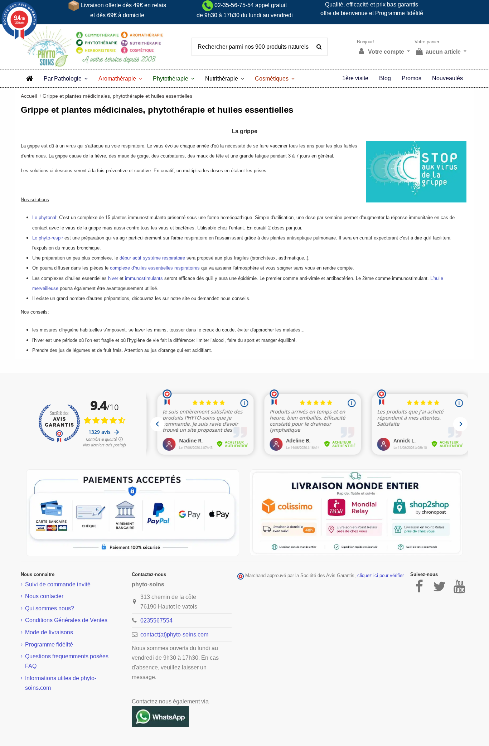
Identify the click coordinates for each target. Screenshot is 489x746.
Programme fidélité (49, 644)
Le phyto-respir (47, 238)
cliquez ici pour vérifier (380, 575)
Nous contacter (44, 596)
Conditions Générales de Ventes (66, 620)
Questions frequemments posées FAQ (66, 661)
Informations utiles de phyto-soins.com (60, 683)
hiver (113, 278)
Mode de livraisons (49, 632)
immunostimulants (144, 278)
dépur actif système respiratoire (152, 258)
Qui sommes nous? (49, 608)
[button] (65, 78)
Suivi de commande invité (58, 584)
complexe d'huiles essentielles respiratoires (155, 268)
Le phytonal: (45, 217)
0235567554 (156, 620)
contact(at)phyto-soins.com (174, 634)
